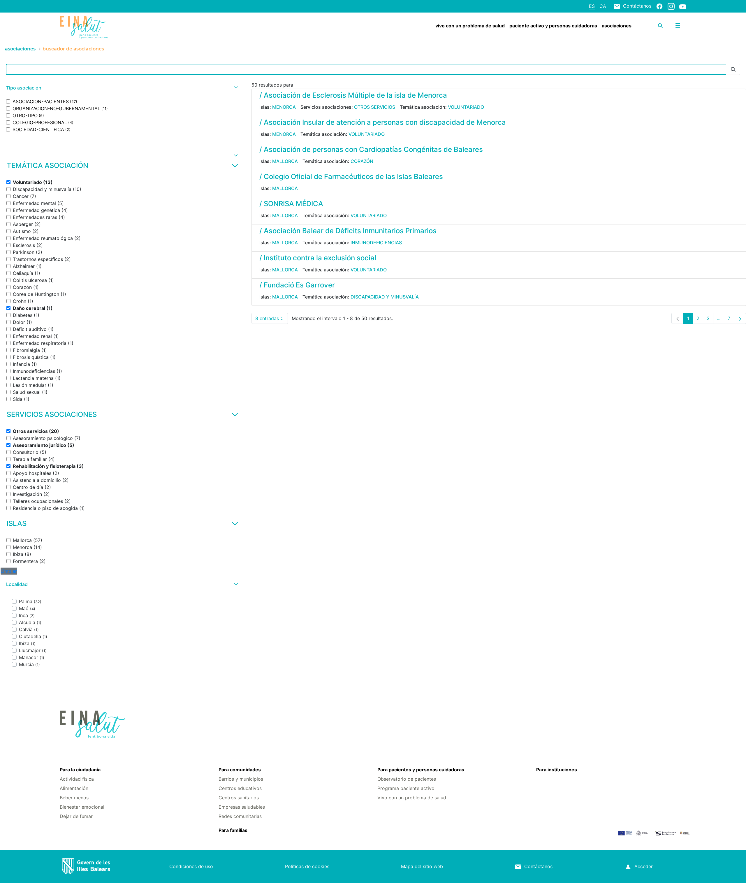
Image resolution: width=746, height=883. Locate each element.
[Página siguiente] (740, 318)
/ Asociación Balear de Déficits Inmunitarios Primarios (348, 231)
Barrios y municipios (241, 779)
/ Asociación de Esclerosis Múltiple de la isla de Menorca (353, 95)
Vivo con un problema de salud (411, 798)
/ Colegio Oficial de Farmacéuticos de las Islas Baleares (351, 176)
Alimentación (74, 788)
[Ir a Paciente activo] (112, 27)
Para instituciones (556, 770)
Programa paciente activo (405, 788)
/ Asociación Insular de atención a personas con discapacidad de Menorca (382, 122)
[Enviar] (733, 69)
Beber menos (74, 798)
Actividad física (77, 779)
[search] (660, 25)
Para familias (233, 830)
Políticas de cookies (307, 866)
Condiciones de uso (191, 866)
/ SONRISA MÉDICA (291, 203)
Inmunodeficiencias (376, 242)
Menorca (284, 107)
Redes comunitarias (240, 816)
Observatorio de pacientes (406, 779)
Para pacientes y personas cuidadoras (420, 770)
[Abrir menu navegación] (678, 25)
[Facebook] (659, 6)
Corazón (362, 161)
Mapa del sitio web (422, 866)
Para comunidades (240, 770)
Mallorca (285, 161)
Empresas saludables (242, 807)
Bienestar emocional (82, 807)
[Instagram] (671, 6)
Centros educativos (240, 788)
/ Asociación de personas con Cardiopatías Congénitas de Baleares (371, 149)
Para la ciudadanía (80, 770)
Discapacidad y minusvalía (385, 297)
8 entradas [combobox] (271, 319)
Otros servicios (374, 107)
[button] (121, 88)
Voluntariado (466, 107)
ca (602, 6)
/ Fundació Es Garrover (297, 285)
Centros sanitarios (239, 798)
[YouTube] (682, 6)
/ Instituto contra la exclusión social (317, 258)
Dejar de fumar (76, 816)
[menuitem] (470, 25)
